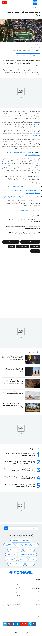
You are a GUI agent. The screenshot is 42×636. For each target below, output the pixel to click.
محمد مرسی (36, 133)
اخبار (36, 8)
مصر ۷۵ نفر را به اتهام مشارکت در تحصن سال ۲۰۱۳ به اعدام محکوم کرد (24, 221)
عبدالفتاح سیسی (22, 246)
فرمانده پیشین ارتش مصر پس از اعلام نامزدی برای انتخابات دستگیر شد (22, 153)
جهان (32, 8)
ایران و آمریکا (11, 554)
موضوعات (37, 579)
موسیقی (30, 564)
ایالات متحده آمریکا (15, 550)
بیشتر (39, 617)
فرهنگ (18, 596)
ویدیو (38, 600)
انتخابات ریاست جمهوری (11, 242)
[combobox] (21, 528)
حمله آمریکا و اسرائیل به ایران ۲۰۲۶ (27, 545)
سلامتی (18, 592)
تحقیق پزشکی (11, 559)
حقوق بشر (35, 251)
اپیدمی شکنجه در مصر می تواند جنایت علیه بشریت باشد (23, 186)
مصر (27, 8)
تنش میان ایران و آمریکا (16, 564)
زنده (4, 2)
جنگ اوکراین (9, 545)
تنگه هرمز (22, 559)
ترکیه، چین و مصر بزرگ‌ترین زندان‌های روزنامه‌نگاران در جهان (22, 196)
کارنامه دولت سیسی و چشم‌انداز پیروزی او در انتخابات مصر (24, 234)
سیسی (36, 122)
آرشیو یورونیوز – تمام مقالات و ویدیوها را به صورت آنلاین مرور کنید (11, 605)
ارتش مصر (35, 246)
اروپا (39, 584)
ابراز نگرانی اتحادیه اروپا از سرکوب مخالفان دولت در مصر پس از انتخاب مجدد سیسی (21, 191)
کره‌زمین (18, 588)
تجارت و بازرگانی (36, 588)
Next (39, 592)
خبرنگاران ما (37, 604)
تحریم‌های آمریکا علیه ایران (27, 554)
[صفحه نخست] (39, 8)
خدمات (38, 612)
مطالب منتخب (34, 352)
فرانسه (33, 559)
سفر (39, 596)
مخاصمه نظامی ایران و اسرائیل (21, 540)
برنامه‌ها (18, 600)
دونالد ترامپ (29, 550)
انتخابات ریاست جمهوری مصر (30, 242)
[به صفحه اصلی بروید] (35, 2)
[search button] (6, 528)
